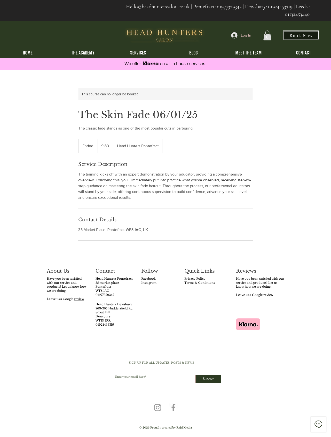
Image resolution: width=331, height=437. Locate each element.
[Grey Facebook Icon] (173, 407)
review (79, 299)
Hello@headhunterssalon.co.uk (158, 6)
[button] (267, 35)
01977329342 (229, 6)
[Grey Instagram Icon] (157, 407)
